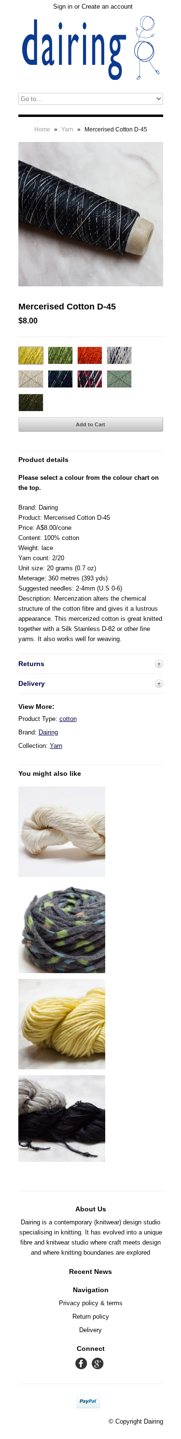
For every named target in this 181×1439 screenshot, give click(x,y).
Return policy (90, 1316)
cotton (68, 718)
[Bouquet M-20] (61, 1159)
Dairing (48, 732)
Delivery (90, 1330)
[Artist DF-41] (61, 1067)
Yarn (67, 129)
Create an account (107, 6)
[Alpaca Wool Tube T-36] (61, 971)
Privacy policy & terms (91, 1303)
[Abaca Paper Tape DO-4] (61, 874)
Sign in (62, 6)
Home (42, 129)
